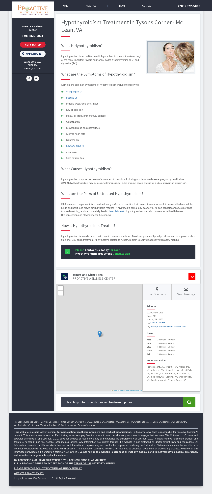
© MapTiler (121, 390)
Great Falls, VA (141, 421)
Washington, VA (69, 425)
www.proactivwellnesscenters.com (168, 326)
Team (122, 5)
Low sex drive (73, 145)
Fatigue (70, 97)
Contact (147, 5)
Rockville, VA (24, 425)
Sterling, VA (37, 425)
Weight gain (72, 91)
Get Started (33, 44)
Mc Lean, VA (155, 421)
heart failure (115, 211)
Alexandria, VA (97, 421)
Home (65, 5)
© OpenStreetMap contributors (133, 390)
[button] (100, 334)
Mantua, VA (84, 421)
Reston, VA (167, 421)
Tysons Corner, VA (87, 425)
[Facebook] (29, 78)
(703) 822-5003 (189, 6)
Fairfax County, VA (68, 421)
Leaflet (115, 390)
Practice (90, 5)
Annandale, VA (126, 421)
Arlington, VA (112, 421)
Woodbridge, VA (52, 425)
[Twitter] (36, 78)
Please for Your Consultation (102, 251)
